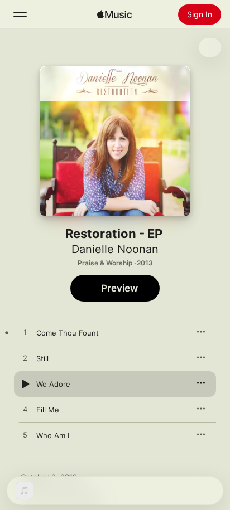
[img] (114, 14)
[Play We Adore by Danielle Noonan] (25, 384)
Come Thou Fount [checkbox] (67, 332)
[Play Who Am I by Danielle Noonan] (25, 435)
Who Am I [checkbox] (52, 435)
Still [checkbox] (42, 358)
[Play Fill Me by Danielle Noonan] (25, 410)
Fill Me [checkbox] (47, 409)
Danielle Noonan (115, 249)
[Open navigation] (20, 14)
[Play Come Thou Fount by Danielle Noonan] (25, 333)
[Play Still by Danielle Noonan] (25, 358)
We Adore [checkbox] (53, 384)
